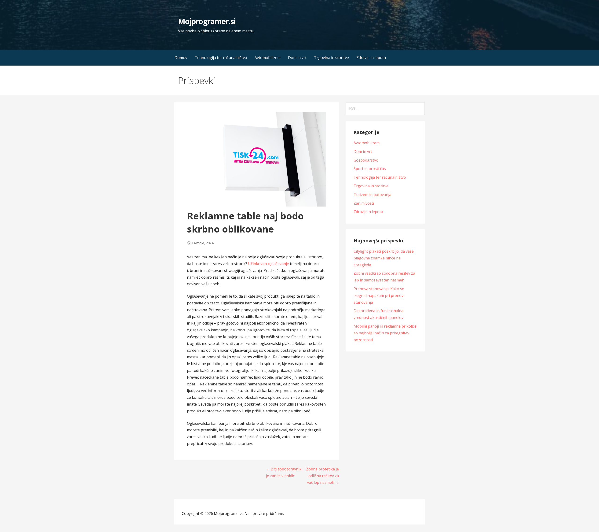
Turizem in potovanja (372, 194)
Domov (181, 57)
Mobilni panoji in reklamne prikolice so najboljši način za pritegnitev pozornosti (385, 333)
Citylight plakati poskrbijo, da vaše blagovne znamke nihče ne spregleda (384, 258)
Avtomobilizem (268, 57)
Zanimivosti (364, 203)
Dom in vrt (297, 57)
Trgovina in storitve (331, 57)
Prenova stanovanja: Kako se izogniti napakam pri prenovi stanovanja (379, 295)
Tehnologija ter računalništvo (221, 57)
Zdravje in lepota (371, 57)
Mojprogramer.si (207, 21)
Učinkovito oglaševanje (268, 263)
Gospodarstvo (366, 160)
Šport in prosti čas (370, 168)
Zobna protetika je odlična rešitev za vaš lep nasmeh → (322, 475)
